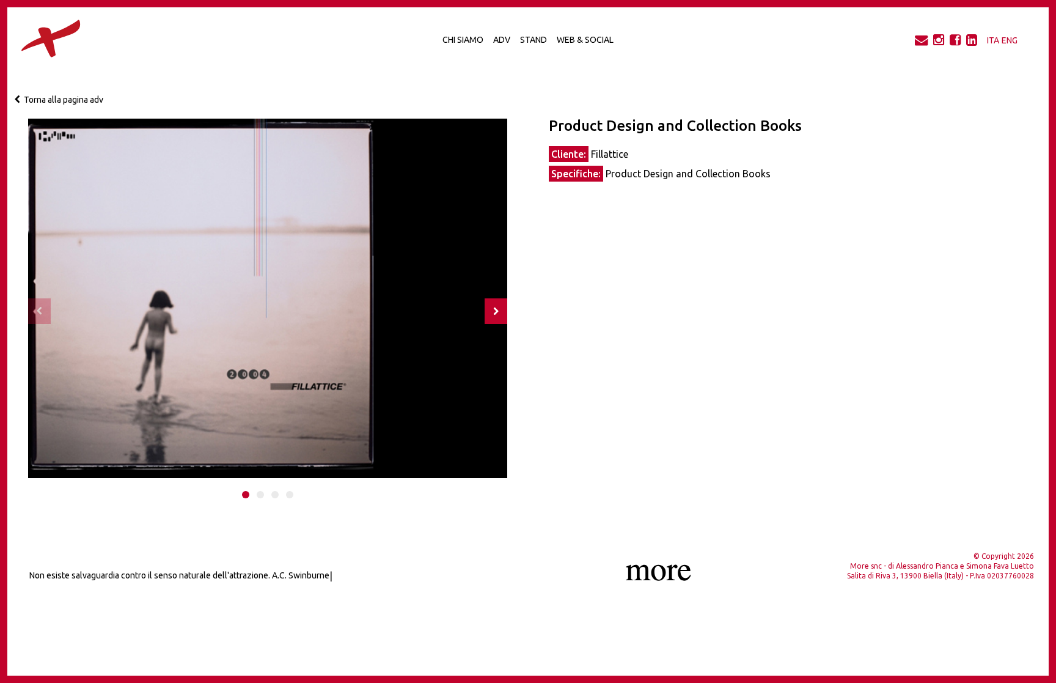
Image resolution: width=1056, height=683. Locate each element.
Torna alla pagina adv (61, 100)
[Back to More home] (37, 40)
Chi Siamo (462, 40)
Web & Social (585, 40)
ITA (993, 40)
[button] (245, 494)
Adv (501, 40)
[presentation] (39, 311)
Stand (533, 40)
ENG (1010, 40)
